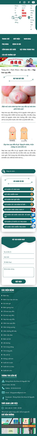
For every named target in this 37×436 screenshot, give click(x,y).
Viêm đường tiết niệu (10, 331)
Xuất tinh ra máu (8, 366)
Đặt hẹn (18, 281)
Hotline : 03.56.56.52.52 (13, 388)
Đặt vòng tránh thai (27, 49)
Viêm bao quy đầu (9, 323)
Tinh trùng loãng (8, 347)
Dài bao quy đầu (8, 315)
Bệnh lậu (6, 295)
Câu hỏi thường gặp (9, 55)
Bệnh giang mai (8, 307)
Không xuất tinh (8, 359)
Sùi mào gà (7, 303)
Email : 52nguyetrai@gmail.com (15, 393)
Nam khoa (27, 39)
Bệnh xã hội (17, 44)
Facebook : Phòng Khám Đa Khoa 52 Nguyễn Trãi (19, 398)
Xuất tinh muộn (8, 363)
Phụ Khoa (5, 44)
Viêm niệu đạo (8, 335)
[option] (18, 62)
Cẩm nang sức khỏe (9, 49)
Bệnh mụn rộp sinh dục (10, 299)
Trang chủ (5, 39)
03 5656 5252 (24, 13)
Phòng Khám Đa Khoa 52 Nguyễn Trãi (17, 381)
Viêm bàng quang (9, 327)
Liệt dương (6, 343)
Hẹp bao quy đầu (9, 319)
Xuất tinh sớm (7, 370)
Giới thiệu (16, 39)
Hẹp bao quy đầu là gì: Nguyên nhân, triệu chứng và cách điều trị (19, 145)
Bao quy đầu (25, 70)
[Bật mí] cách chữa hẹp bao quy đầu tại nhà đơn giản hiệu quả (18, 107)
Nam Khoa (15, 70)
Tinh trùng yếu (7, 351)
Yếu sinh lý (6, 355)
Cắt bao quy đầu (8, 311)
